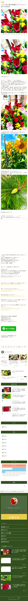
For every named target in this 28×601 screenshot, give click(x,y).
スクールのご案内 (7, 533)
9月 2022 (14, 465)
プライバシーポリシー (11, 597)
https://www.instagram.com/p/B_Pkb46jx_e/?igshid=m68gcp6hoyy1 (12, 290)
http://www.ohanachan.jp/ (7, 277)
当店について (6, 526)
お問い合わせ (6, 541)
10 (20, 470)
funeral (4, 538)
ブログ (3, 2)
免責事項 (18, 597)
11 (24, 470)
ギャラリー (5, 530)
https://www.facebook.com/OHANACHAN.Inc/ (12, 296)
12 (3, 472)
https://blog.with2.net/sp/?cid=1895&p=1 (11, 284)
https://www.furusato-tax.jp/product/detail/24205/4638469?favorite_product (10, 308)
